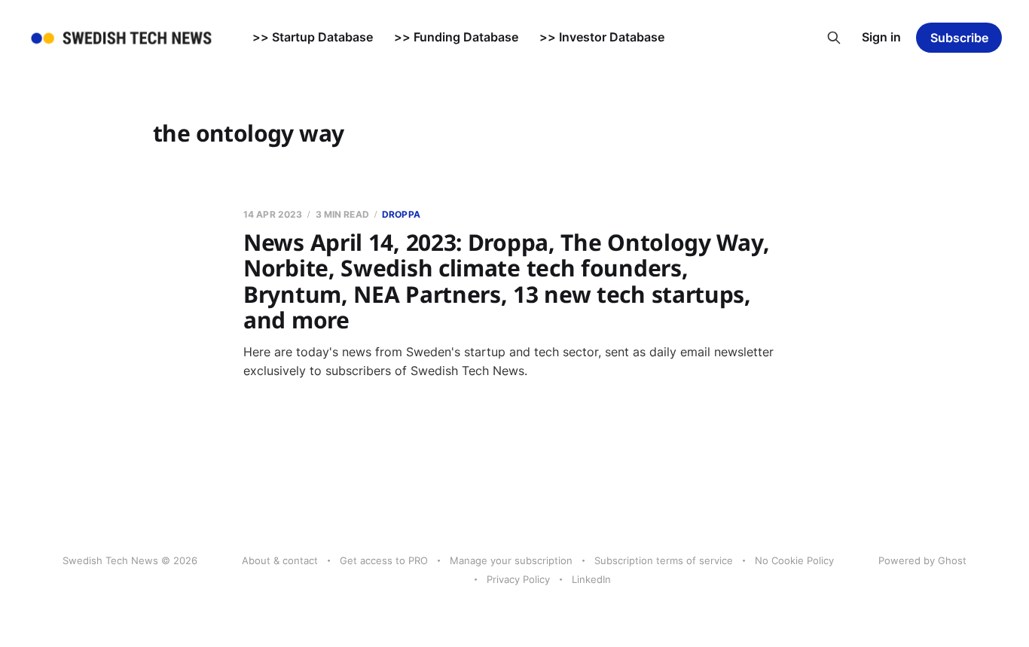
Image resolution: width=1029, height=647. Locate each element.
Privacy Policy (518, 579)
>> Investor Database (601, 36)
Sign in (881, 36)
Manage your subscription (511, 560)
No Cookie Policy (794, 560)
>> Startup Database (312, 36)
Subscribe (959, 37)
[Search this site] (834, 37)
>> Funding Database (456, 36)
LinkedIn (591, 579)
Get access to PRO (384, 560)
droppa (401, 214)
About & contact (280, 560)
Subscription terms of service (663, 560)
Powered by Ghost (922, 560)
